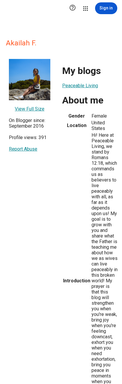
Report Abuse (23, 149)
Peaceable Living (80, 85)
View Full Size (29, 109)
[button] (72, 8)
